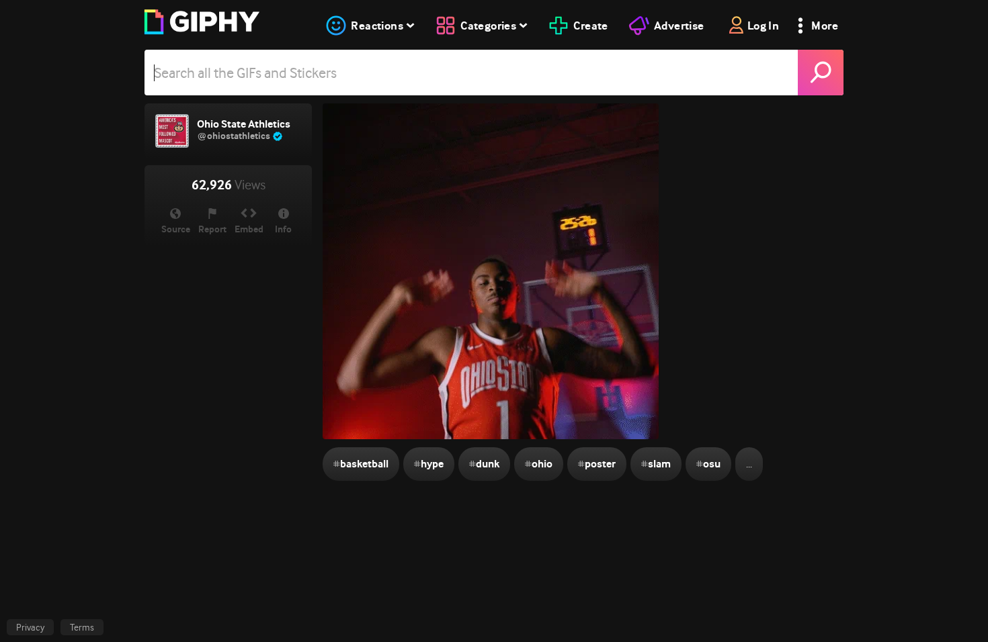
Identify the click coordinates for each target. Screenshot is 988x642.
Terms (82, 627)
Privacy (30, 627)
